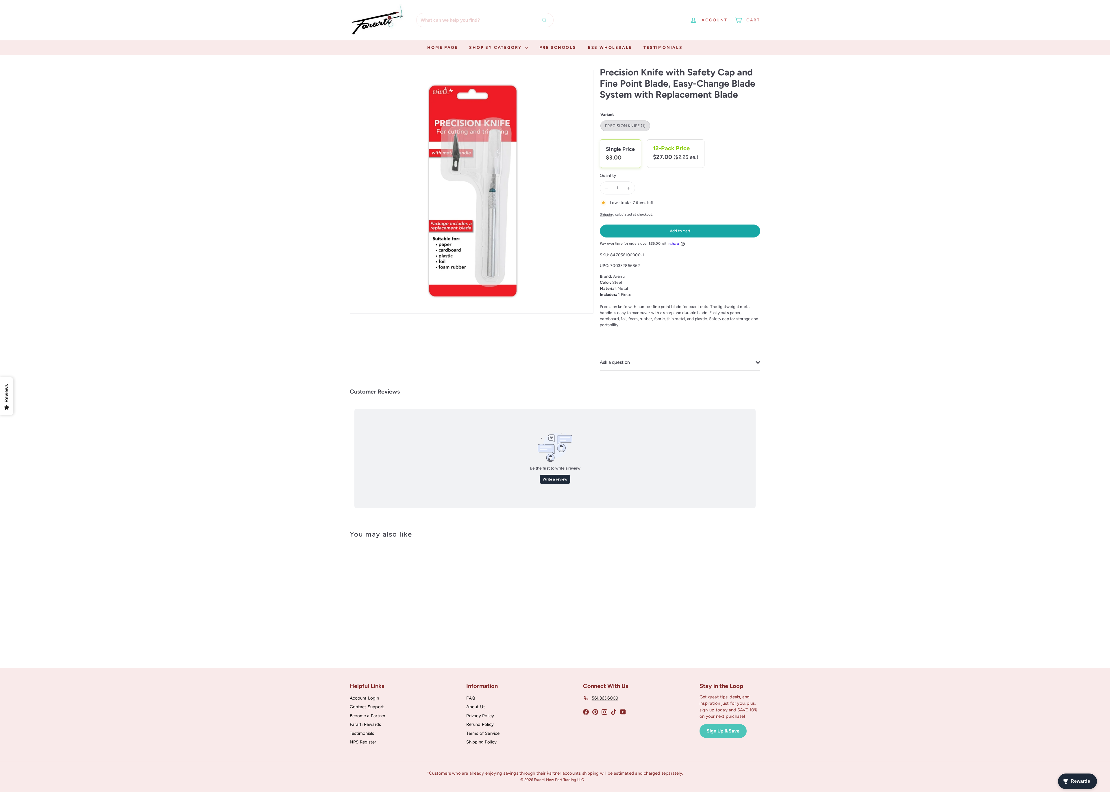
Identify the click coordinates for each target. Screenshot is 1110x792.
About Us (475, 706)
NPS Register (363, 742)
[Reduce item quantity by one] (606, 187)
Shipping (607, 214)
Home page (442, 47)
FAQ (470, 698)
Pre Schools (557, 47)
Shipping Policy (481, 742)
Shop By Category (496, 47)
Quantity (608, 175)
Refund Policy (480, 724)
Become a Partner (367, 715)
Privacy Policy (480, 715)
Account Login (364, 698)
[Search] (546, 20)
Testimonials (663, 47)
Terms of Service (483, 733)
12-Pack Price (671, 148)
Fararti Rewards (365, 724)
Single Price (620, 149)
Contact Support (367, 706)
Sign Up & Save (723, 731)
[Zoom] (471, 191)
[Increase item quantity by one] (628, 187)
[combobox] (485, 20)
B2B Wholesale (610, 47)
